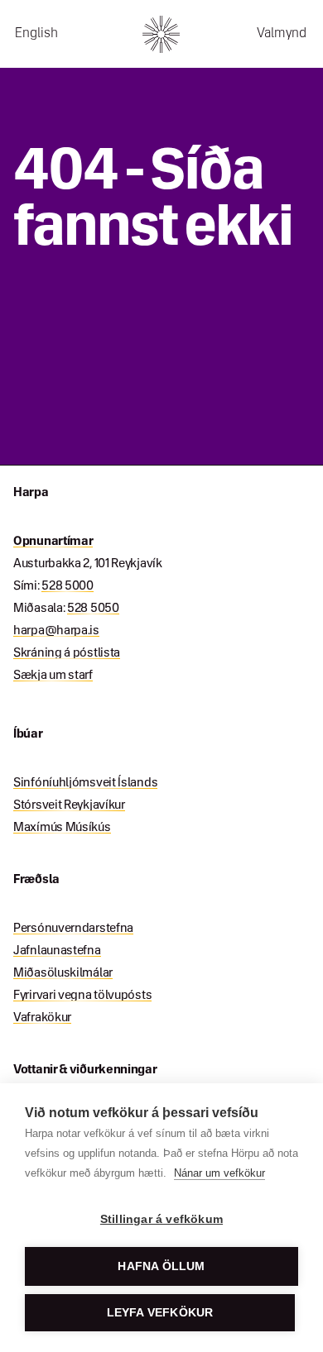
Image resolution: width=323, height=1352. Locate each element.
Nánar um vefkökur (219, 1173)
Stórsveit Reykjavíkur (69, 805)
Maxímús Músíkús (62, 828)
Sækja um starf (53, 675)
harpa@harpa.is (56, 631)
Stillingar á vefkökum (161, 1219)
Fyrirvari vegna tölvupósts (82, 995)
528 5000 (67, 586)
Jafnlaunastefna (57, 951)
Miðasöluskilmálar (63, 973)
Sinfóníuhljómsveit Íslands (85, 783)
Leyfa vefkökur (160, 1313)
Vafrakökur (42, 1018)
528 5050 (93, 608)
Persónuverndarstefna (73, 928)
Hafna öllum (161, 1266)
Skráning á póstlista (66, 653)
